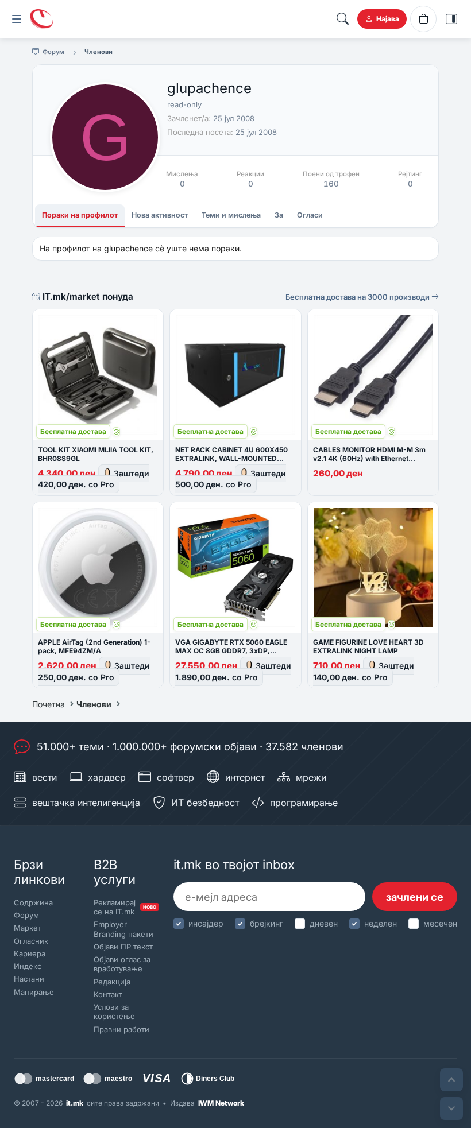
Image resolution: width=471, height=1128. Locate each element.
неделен (380, 923)
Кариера (29, 953)
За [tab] (279, 215)
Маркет (27, 927)
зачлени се (414, 897)
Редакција (112, 981)
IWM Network (221, 1103)
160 (331, 183)
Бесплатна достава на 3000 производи (358, 296)
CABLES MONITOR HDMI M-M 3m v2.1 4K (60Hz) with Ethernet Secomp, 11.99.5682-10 (369, 458)
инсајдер (205, 923)
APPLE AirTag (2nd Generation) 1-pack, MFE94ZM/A (94, 646)
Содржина (33, 902)
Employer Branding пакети (123, 929)
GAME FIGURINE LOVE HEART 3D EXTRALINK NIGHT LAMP (368, 646)
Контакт (108, 994)
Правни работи (121, 1029)
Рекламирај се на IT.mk (124, 907)
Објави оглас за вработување (122, 964)
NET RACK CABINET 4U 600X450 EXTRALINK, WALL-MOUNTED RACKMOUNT (231, 458)
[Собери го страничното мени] (16, 19)
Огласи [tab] (310, 215)
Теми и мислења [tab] (231, 215)
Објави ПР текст (123, 946)
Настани (29, 978)
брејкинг (266, 923)
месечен (440, 923)
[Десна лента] (451, 19)
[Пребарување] (342, 19)
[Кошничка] (423, 19)
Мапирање (34, 992)
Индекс (27, 966)
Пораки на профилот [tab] (80, 215)
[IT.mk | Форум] (41, 19)
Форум (26, 915)
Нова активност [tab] (160, 215)
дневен (324, 923)
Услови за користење (114, 1011)
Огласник (31, 940)
